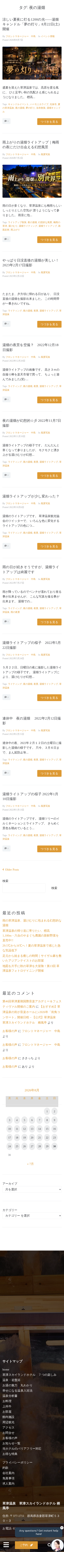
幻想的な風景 (45, 222)
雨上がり (15, 230)
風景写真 (45, 154)
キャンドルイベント (18, 104)
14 (39, 1128)
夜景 (36, 310)
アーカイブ (9, 1183)
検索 (5, 881)
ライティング (15, 310)
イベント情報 (48, 36)
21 (39, 1137)
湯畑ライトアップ (48, 226)
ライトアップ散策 (17, 222)
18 (17, 1137)
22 (47, 1137)
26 (24, 1146)
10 (9, 1128)
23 (54, 1137)
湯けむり (13, 226)
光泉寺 (53, 104)
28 (39, 1146)
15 (47, 1128)
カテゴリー (9, 1210)
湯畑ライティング (28, 226)
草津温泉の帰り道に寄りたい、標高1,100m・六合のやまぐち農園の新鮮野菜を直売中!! (30, 935)
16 (54, 1128)
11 (17, 1128)
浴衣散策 (40, 108)
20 (32, 1137)
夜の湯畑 (19, 108)
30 (54, 1146)
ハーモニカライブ (39, 104)
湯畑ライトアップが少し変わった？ (30, 496)
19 (24, 1137)
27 (32, 1146)
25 (17, 1146)
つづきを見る (49, 121)
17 (9, 1137)
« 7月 (30, 1164)
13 (32, 1128)
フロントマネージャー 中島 (21, 36)
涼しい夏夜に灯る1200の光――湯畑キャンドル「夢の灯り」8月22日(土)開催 (31, 24)
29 (47, 1146)
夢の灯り (30, 108)
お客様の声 (9, 1031)
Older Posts (10, 869)
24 (9, 1146)
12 (24, 1128)
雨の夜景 (15, 612)
